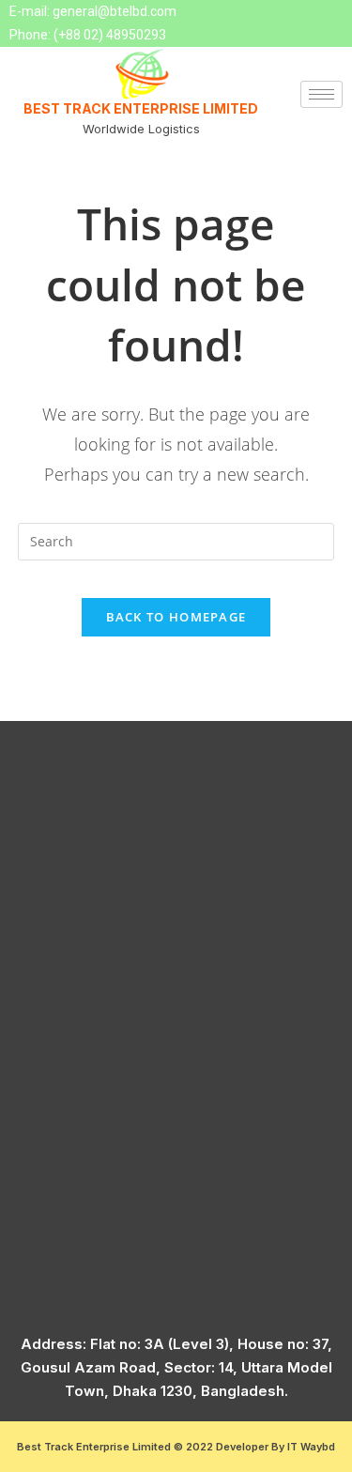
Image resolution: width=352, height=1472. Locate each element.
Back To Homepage (176, 616)
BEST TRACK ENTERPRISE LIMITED (140, 108)
